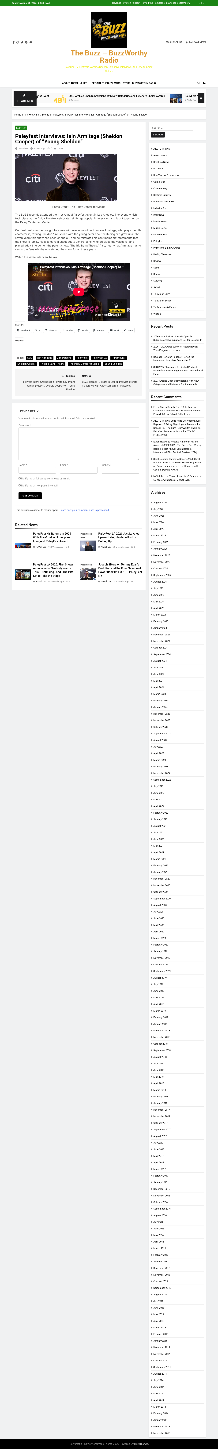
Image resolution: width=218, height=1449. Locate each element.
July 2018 (158, 1063)
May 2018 (158, 1076)
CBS (29, 357)
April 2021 (158, 852)
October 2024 (160, 647)
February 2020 (160, 944)
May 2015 (158, 1314)
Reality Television (162, 254)
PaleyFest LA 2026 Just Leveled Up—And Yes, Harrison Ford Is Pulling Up (118, 537)
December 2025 (161, 555)
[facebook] (13, 42)
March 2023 (159, 760)
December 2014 (161, 1347)
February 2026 (160, 542)
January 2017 (160, 1182)
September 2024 (162, 654)
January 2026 (160, 548)
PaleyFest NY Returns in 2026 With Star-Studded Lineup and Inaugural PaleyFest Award (52, 537)
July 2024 (158, 667)
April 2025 (158, 608)
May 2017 (158, 1156)
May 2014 (158, 1393)
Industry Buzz (160, 208)
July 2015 (158, 1301)
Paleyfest (21, 128)
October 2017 (160, 1123)
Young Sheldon (113, 363)
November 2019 (161, 957)
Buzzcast (158, 168)
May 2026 (158, 522)
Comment (25, 425)
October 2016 (160, 1202)
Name (23, 465)
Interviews (158, 214)
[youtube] (31, 42)
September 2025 (162, 575)
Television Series (162, 300)
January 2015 (160, 1340)
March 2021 (159, 859)
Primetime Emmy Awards (166, 247)
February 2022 (160, 812)
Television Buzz (161, 294)
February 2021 (160, 865)
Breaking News (161, 162)
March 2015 (159, 1327)
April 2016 (158, 1241)
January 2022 (160, 819)
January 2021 (160, 872)
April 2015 (158, 1321)
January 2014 (160, 1420)
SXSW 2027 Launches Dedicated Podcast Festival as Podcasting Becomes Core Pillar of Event (152, 3)
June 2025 (158, 595)
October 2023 (160, 727)
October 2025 (160, 568)
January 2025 (160, 628)
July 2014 (158, 1380)
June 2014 (158, 1387)
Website (106, 465)
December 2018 (161, 1030)
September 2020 (162, 898)
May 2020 (158, 925)
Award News (160, 155)
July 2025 (158, 588)
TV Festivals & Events (165, 307)
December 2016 (161, 1189)
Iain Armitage (44, 357)
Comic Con (159, 181)
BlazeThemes (141, 1443)
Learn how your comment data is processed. (84, 510)
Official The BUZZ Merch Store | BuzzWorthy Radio (124, 83)
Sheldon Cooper (26, 363)
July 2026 (158, 509)
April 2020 (158, 931)
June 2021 (158, 839)
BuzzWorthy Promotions (166, 175)
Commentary (160, 188)
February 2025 (160, 621)
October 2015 (160, 1281)
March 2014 (159, 1406)
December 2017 (161, 1109)
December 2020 (161, 878)
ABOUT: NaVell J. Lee (74, 83)
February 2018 (160, 1096)
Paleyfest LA (100, 357)
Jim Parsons (64, 357)
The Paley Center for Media (84, 363)
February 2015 (160, 1334)
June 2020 (158, 918)
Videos (157, 313)
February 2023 (160, 766)
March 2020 (159, 938)
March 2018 (159, 1090)
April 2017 (158, 1162)
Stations (157, 280)
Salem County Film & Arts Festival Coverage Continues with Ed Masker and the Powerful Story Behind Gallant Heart (176, 411)
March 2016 (159, 1248)
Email (64, 465)
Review (157, 261)
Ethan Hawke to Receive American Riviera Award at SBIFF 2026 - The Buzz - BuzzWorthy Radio (177, 445)
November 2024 (161, 641)
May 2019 (158, 997)
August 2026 (160, 502)
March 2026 (159, 535)
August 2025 (160, 581)
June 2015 (158, 1307)
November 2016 (161, 1195)
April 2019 (158, 1004)
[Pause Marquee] (201, 98)
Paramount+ (119, 357)
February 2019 (160, 1017)
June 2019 (158, 990)
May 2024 (158, 680)
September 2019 (162, 971)
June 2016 (158, 1228)
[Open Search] (198, 83)
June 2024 (158, 674)
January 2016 (160, 1261)
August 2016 (160, 1215)
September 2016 (162, 1208)
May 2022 (158, 799)
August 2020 (160, 905)
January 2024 (160, 707)
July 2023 (158, 746)
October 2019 (160, 964)
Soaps (156, 274)
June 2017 (158, 1149)
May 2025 (158, 601)
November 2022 (161, 773)
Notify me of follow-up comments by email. (45, 478)
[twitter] (22, 42)
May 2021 (158, 845)
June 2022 (158, 793)
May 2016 (158, 1235)
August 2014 (160, 1373)
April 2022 (158, 806)
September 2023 (162, 733)
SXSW (156, 287)
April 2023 (158, 753)
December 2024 (161, 634)
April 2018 (158, 1083)
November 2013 (161, 1433)
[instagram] (17, 42)
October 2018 (160, 1043)
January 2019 (160, 1024)
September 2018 (162, 1050)
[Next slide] (204, 3)
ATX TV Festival (161, 148)
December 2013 (161, 1426)
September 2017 (162, 1129)
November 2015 (161, 1274)
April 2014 (158, 1400)
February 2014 (160, 1413)
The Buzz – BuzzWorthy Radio (109, 56)
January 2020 (160, 951)
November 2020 (161, 885)
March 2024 (159, 693)
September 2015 (162, 1287)
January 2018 (160, 1103)
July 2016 (158, 1222)
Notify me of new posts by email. (39, 485)
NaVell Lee (23, 148)
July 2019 (158, 984)
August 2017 (160, 1136)
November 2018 (161, 1037)
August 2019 (160, 977)
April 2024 (158, 687)
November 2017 (161, 1116)
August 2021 (160, 826)
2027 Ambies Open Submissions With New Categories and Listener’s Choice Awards (76, 96)
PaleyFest (81, 357)
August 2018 (160, 1057)
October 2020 (160, 892)
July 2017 (158, 1142)
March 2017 (159, 1169)
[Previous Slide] (199, 3)
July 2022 (158, 786)
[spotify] (26, 42)
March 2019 (159, 1010)
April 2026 (158, 529)
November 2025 (161, 562)
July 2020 (158, 911)
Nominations (160, 234)
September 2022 (162, 779)
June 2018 (158, 1070)
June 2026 (158, 515)
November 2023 (161, 720)
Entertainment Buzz (163, 201)
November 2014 (161, 1354)
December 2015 (161, 1268)
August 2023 (160, 740)
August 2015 (160, 1294)
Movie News (160, 221)
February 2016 (160, 1254)
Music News (160, 228)
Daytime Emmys (162, 195)
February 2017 (160, 1175)
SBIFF (156, 267)
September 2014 (162, 1367)
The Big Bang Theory (52, 363)
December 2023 (161, 713)
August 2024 (160, 660)
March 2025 (159, 614)
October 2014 (160, 1360)
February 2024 (160, 700)
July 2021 (158, 832)
